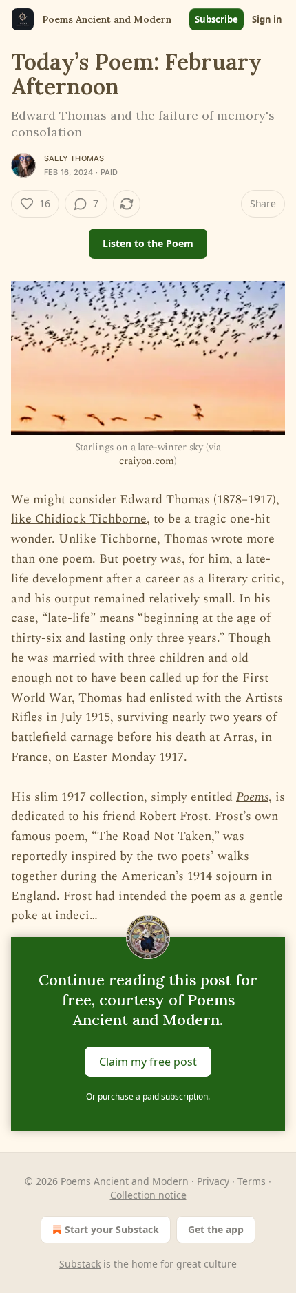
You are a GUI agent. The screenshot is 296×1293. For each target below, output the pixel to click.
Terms (251, 1181)
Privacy (213, 1181)
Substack (80, 1263)
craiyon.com (146, 461)
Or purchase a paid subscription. (148, 1096)
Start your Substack (112, 1229)
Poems (252, 797)
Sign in (267, 19)
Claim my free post (148, 1061)
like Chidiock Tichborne (79, 518)
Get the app (216, 1229)
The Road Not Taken (154, 836)
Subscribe (216, 19)
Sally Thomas (74, 158)
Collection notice (148, 1194)
